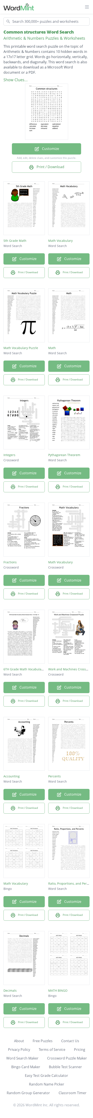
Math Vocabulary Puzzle (20, 348)
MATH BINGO (57, 990)
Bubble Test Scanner (65, 1066)
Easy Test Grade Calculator (46, 1075)
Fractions (10, 562)
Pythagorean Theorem (64, 455)
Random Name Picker (46, 1084)
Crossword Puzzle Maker (67, 1058)
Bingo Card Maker (25, 1066)
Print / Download (50, 166)
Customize (50, 148)
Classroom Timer (73, 1092)
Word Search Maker (22, 1058)
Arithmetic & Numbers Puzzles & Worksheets (44, 38)
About (19, 1040)
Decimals (10, 990)
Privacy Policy (19, 1049)
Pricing (79, 1049)
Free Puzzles (43, 1040)
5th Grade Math (14, 241)
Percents (54, 776)
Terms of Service (52, 1049)
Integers (9, 455)
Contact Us (70, 1040)
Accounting (11, 776)
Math (52, 348)
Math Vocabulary (60, 241)
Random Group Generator (28, 1092)
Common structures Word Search (38, 32)
